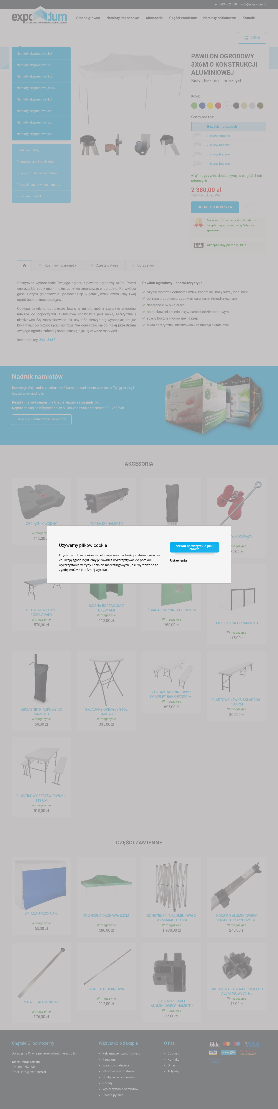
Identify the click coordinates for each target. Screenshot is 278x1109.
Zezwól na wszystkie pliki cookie (194, 547)
